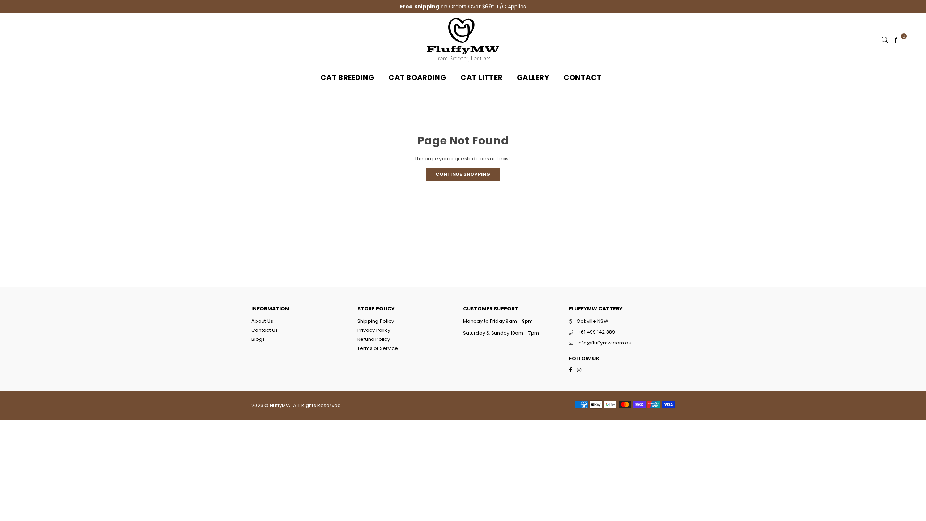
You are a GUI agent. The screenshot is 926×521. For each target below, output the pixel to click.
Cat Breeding (347, 77)
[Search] (884, 39)
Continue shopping (463, 174)
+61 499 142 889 (596, 332)
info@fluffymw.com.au (605, 342)
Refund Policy (373, 339)
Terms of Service (377, 348)
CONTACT (583, 77)
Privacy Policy (374, 330)
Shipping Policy (375, 321)
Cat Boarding (417, 77)
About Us (262, 321)
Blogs (258, 339)
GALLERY (533, 77)
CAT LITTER (481, 77)
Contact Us (264, 330)
